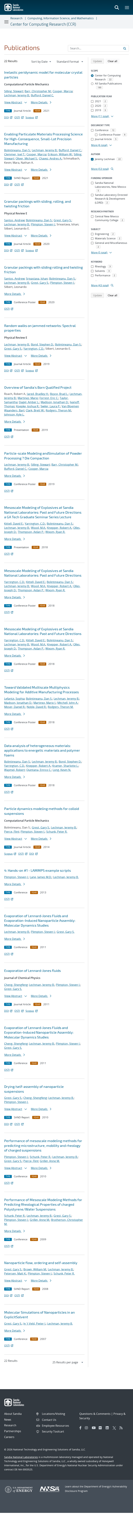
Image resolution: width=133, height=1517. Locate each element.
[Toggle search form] (117, 7)
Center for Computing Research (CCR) (43, 24)
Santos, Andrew (14, 220)
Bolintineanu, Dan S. (17, 150)
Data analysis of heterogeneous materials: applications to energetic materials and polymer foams (42, 750)
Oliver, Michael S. (27, 158)
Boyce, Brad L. (59, 394)
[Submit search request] (125, 48)
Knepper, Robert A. (59, 528)
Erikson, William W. (60, 154)
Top (122, 1513)
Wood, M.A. (38, 528)
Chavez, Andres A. (50, 158)
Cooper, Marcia (63, 91)
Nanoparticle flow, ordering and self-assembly (40, 1263)
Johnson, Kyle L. (14, 414)
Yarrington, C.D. (33, 349)
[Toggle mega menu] (127, 7)
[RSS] (122, 1427)
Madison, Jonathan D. (55, 402)
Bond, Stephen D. (42, 344)
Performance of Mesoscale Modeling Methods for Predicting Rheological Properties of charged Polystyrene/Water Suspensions (43, 1204)
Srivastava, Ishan (37, 278)
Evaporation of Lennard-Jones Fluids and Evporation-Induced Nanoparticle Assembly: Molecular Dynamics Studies (39, 1032)
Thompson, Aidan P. (31, 532)
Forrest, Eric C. (48, 398)
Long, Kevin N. (62, 770)
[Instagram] (87, 1427)
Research (16, 18)
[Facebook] (80, 1427)
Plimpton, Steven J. (43, 224)
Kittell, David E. (13, 524)
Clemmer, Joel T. (14, 154)
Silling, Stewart (13, 91)
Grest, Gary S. (63, 220)
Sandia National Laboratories (21, 1457)
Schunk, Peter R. (56, 832)
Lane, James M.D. (41, 877)
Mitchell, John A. (67, 703)
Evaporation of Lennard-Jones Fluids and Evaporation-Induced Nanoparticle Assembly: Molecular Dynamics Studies (40, 920)
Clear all (113, 61)
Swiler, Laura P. (50, 406)
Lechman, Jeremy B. (17, 95)
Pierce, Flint (11, 832)
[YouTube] (94, 1427)
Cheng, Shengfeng (16, 985)
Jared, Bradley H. (38, 394)
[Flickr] (101, 1427)
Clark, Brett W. (35, 410)
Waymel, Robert (14, 770)
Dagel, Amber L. (29, 402)
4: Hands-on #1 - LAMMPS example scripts (37, 870)
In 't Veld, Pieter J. (34, 1323)
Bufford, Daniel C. (42, 95)
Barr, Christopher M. (38, 91)
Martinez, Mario (28, 398)
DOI (6, 117)
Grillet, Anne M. (50, 1161)
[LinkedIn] (108, 1427)
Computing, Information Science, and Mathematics (61, 18)
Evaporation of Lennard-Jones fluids (32, 970)
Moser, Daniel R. (14, 707)
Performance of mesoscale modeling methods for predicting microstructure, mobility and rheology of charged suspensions (43, 1145)
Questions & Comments (94, 1414)
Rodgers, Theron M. (58, 410)
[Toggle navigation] (6, 21)
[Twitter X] (115, 1427)
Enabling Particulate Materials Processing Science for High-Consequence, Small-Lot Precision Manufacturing (43, 139)
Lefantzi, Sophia (14, 699)
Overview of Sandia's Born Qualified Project (38, 387)
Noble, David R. (36, 707)
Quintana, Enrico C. (38, 770)
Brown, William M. (35, 1269)
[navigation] (41, 61)
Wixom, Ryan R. (55, 532)
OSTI (17, 117)
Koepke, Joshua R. (27, 406)
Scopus (29, 117)
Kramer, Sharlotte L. (65, 766)
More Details (39, 102)
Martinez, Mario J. (44, 703)
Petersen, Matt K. (15, 1273)
